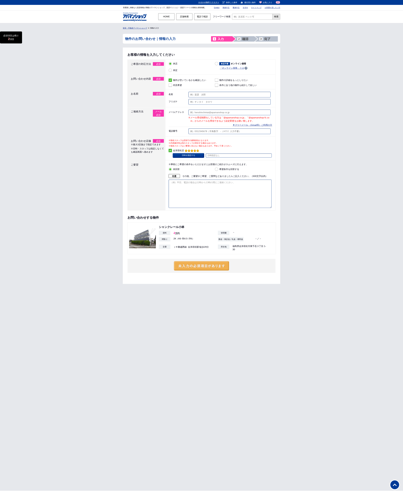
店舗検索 (184, 16)
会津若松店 (178, 150)
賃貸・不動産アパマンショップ (135, 28)
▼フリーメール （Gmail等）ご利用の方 (252, 125)
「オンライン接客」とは (232, 68)
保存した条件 (231, 2)
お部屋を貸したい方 (272, 7)
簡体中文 (226, 7)
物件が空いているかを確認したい (189, 80)
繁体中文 (236, 7)
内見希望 (177, 85)
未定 (175, 70)
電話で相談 (202, 16)
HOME (166, 16)
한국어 (245, 7)
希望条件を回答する (229, 169)
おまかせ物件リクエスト (208, 2)
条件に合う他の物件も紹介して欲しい (238, 85)
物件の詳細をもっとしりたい (233, 80)
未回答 (176, 169)
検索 (276, 16)
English (216, 7)
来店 (175, 63)
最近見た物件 (250, 2)
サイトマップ (256, 7)
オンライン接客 (233, 63)
